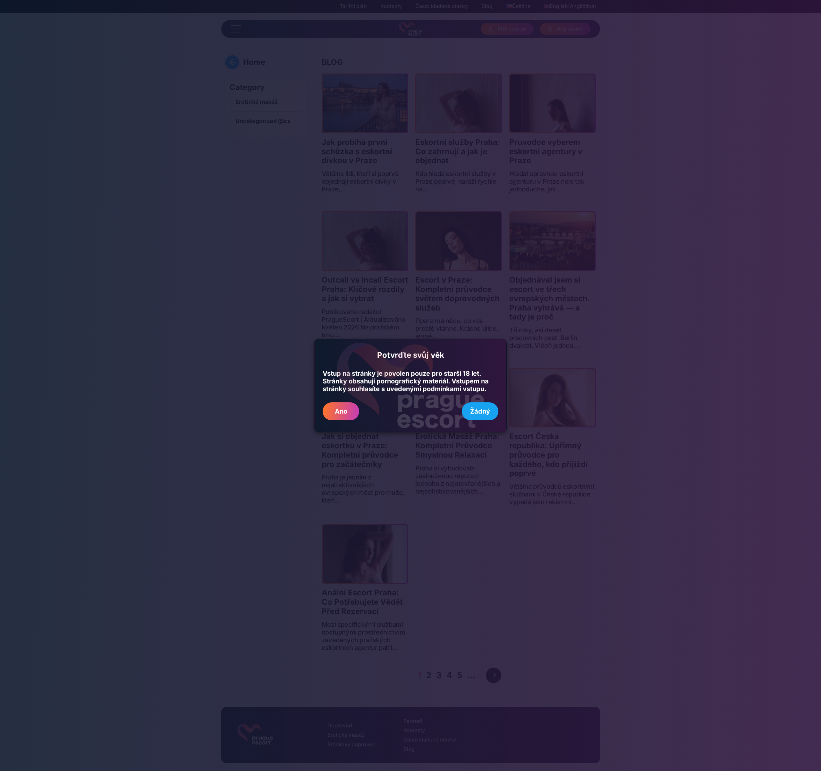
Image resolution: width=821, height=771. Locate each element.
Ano (341, 411)
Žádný (480, 411)
